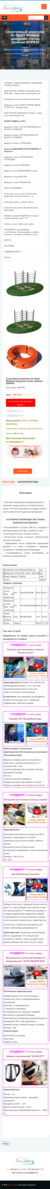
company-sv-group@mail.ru (27, 1172)
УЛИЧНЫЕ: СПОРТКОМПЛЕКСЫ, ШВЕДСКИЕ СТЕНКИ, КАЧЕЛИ (25, 50)
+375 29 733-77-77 (35, 1169)
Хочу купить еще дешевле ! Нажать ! (21, 403)
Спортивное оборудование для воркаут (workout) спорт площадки (25, 54)
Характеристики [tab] (28, 481)
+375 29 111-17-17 (18, 1169)
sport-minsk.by (13, 1185)
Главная (25, 47)
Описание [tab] (8, 481)
